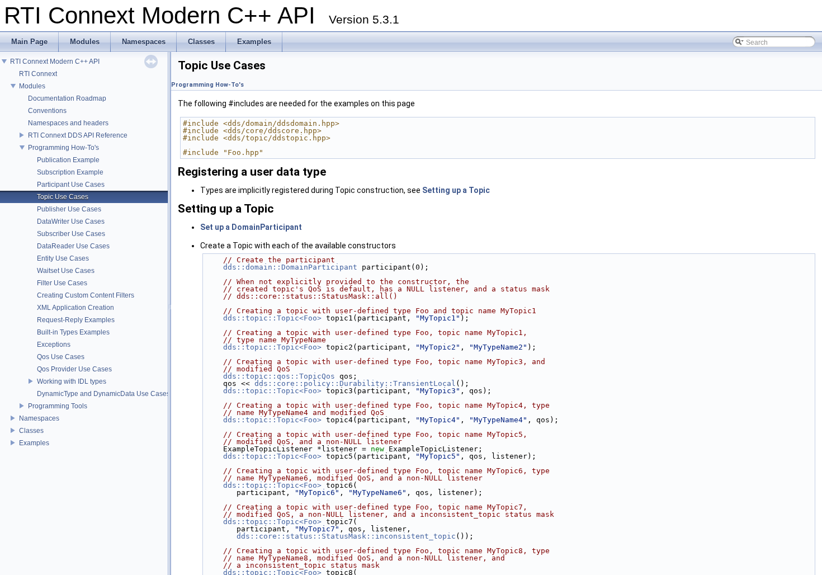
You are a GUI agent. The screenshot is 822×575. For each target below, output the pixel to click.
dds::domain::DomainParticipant (290, 267)
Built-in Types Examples (73, 332)
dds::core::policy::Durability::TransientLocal (355, 383)
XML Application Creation (75, 308)
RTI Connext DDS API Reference (77, 135)
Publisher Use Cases (69, 209)
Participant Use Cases (71, 184)
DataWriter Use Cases (71, 221)
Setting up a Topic (456, 190)
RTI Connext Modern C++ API (55, 61)
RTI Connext (38, 74)
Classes (31, 431)
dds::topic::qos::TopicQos (279, 376)
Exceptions (53, 344)
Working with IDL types (71, 381)
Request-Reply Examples (76, 320)
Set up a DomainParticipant (251, 227)
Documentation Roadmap (67, 98)
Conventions (47, 111)
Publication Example (68, 160)
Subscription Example (70, 172)
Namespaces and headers (68, 123)
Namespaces (39, 418)
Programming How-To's (63, 148)
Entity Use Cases (63, 258)
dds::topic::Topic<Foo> (272, 318)
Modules (32, 86)
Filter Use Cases (62, 283)
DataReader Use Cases (73, 246)
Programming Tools (57, 406)
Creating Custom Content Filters (85, 295)
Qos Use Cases (60, 357)
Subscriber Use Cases (71, 234)
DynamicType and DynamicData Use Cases (103, 394)
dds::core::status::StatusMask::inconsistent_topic (346, 536)
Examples (34, 443)
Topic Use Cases (62, 197)
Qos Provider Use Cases (74, 369)
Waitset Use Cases (66, 271)
